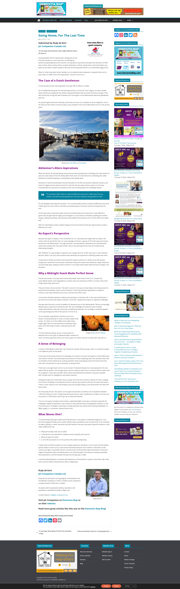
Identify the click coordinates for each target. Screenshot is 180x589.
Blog (81, 563)
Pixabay (102, 333)
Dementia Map (70, 500)
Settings (127, 586)
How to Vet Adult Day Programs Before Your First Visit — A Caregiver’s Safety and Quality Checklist (128, 342)
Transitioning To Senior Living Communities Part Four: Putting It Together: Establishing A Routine (126, 349)
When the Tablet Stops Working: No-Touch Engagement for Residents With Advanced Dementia (127, 334)
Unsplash (83, 163)
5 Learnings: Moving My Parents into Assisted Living (55, 532)
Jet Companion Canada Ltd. (52, 46)
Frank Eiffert (72, 163)
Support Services (51, 31)
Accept (106, 586)
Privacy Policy (128, 567)
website (51, 503)
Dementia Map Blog (95, 508)
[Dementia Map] (39, 20)
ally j (94, 333)
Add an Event (106, 559)
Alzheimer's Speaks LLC (59, 580)
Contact (126, 552)
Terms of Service (129, 563)
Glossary (83, 559)
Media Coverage (129, 559)
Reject (116, 586)
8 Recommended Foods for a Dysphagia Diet (93, 531)
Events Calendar (85, 556)
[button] (109, 20)
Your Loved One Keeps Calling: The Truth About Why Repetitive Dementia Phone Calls (128, 363)
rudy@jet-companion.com (59, 495)
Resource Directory (86, 552)
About (126, 556)
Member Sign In (107, 552)
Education (42, 31)
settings (92, 587)
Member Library (107, 556)
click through (135, 409)
